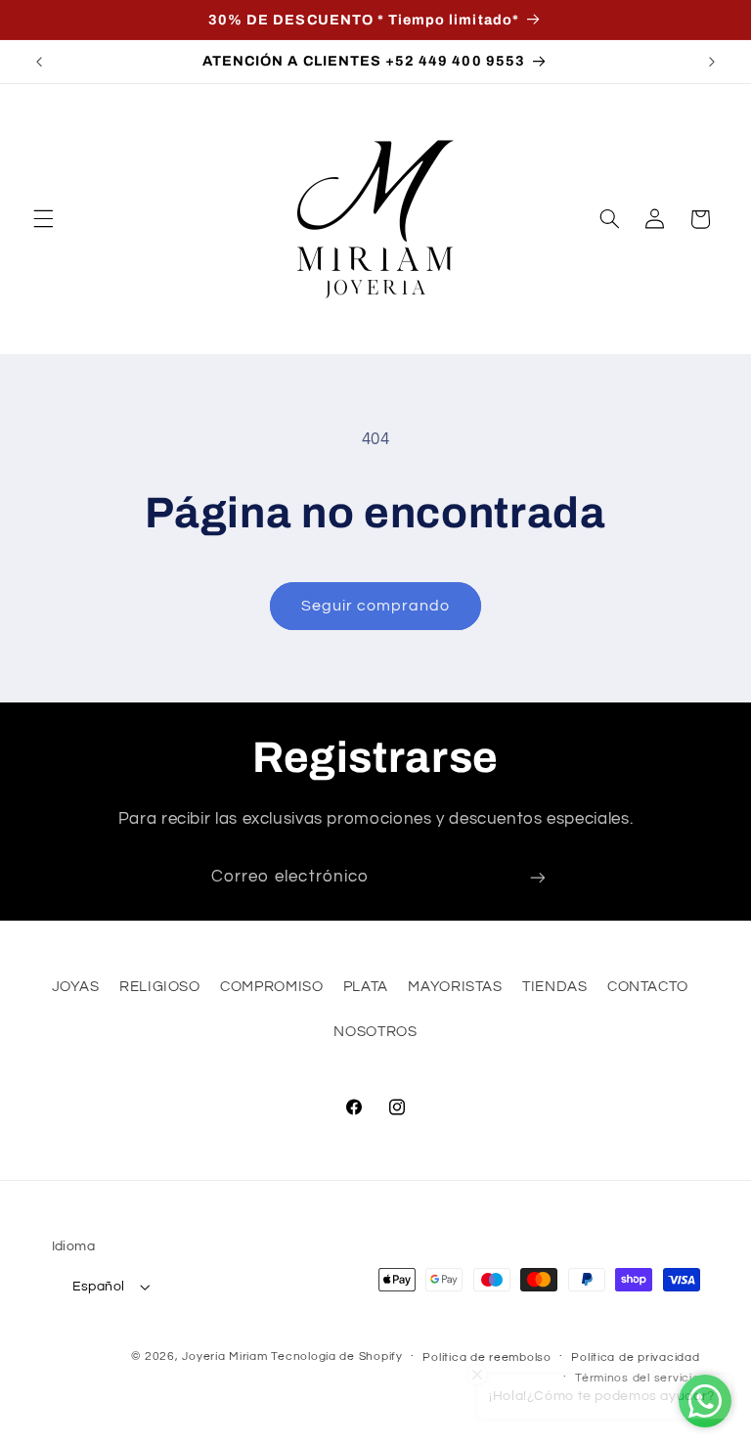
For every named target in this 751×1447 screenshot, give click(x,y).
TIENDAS (554, 986)
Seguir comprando (376, 605)
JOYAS (76, 986)
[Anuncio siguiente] (711, 61)
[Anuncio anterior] (39, 61)
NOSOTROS (375, 1031)
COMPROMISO (271, 986)
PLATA (365, 986)
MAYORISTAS (455, 986)
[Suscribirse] (537, 878)
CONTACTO (647, 986)
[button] (43, 219)
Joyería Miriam (224, 1356)
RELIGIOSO (159, 986)
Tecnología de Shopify (336, 1356)
